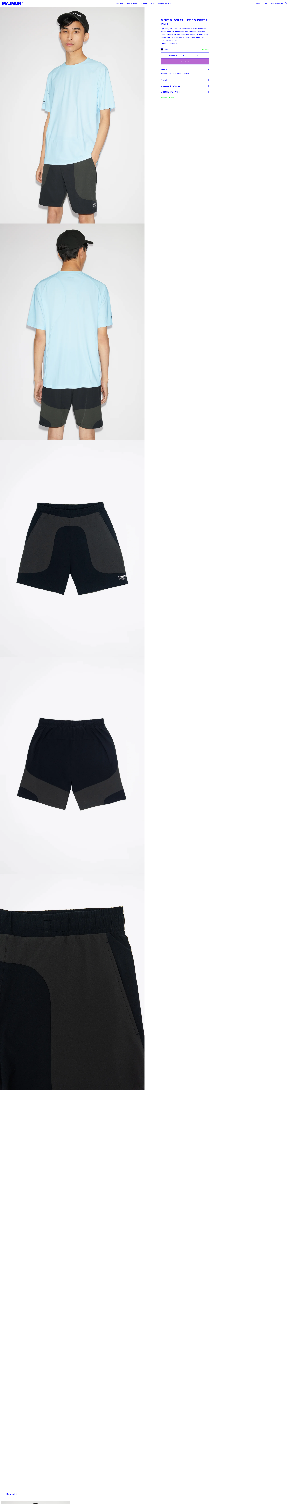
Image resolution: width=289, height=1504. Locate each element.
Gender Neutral (164, 3)
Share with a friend (167, 97)
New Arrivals (132, 3)
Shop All (119, 3)
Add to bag (185, 61)
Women (144, 3)
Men (153, 3)
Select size (173, 55)
